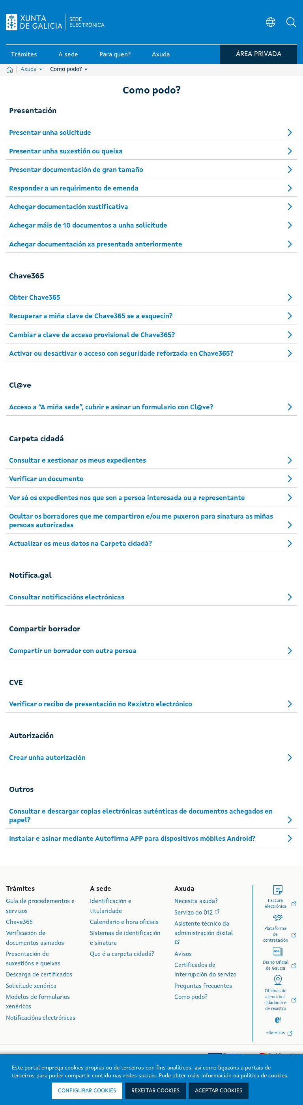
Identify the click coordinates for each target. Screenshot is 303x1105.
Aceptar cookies (218, 1091)
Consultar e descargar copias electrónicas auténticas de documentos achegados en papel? (141, 816)
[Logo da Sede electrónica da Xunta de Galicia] (55, 22)
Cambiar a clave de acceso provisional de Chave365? (92, 335)
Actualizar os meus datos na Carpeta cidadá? (80, 544)
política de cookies (264, 1076)
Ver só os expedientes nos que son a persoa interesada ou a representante (127, 498)
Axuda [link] (161, 55)
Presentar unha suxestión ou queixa (66, 151)
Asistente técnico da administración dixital (203, 929)
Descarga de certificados (39, 975)
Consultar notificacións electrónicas (66, 597)
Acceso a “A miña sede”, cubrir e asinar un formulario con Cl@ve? (111, 407)
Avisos (183, 955)
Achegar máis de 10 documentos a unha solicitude (88, 225)
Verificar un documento (46, 479)
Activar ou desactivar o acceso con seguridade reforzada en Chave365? (121, 354)
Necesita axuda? (196, 902)
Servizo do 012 (194, 913)
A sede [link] (68, 55)
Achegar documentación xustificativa (68, 207)
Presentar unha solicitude (50, 133)
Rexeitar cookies (155, 1091)
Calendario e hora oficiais (124, 923)
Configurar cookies (87, 1091)
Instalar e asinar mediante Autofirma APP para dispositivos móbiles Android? (132, 839)
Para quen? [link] (115, 55)
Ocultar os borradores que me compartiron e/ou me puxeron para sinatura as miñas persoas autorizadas (141, 521)
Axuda (29, 69)
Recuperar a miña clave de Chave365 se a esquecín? (90, 316)
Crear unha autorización (47, 758)
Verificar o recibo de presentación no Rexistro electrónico (100, 704)
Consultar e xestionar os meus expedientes (77, 460)
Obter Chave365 (34, 298)
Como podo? (67, 69)
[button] (291, 22)
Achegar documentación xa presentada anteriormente (95, 244)
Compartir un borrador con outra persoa (73, 651)
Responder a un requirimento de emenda (73, 188)
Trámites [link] (24, 55)
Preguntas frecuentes (203, 986)
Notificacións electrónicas (40, 1018)
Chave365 (19, 923)
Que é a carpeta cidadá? (122, 955)
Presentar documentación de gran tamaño (76, 170)
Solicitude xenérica (31, 986)
